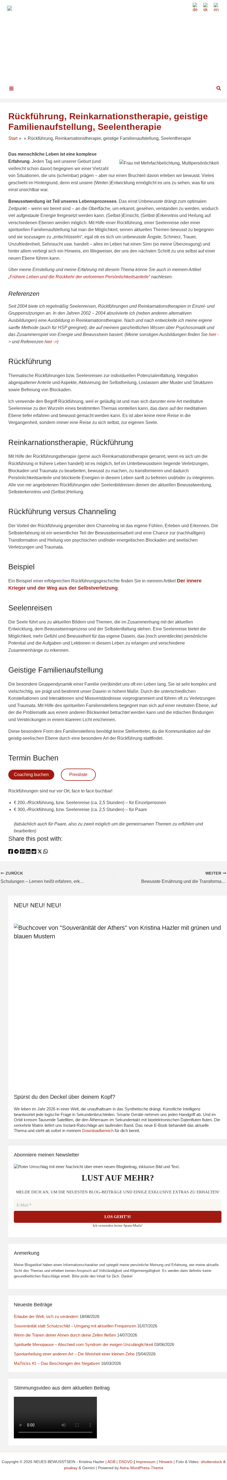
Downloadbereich (98, 1130)
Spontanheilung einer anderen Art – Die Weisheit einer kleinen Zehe (74, 1354)
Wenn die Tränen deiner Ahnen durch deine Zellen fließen (65, 1335)
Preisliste (78, 774)
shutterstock (211, 1461)
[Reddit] (34, 852)
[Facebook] (10, 852)
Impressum (146, 1461)
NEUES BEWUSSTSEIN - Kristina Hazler (126, 35)
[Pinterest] (22, 852)
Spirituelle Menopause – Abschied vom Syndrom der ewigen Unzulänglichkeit (83, 1344)
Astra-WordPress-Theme (141, 1468)
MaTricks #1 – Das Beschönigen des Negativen (57, 1363)
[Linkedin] (28, 852)
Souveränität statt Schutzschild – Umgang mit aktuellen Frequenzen (75, 1326)
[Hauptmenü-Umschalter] (11, 88)
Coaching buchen (31, 774)
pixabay (71, 1468)
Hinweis (165, 1461)
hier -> (51, 341)
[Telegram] (16, 852)
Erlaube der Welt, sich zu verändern (46, 1316)
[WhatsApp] (45, 852)
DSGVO (126, 1461)
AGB (111, 1461)
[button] (218, 88)
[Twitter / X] (39, 852)
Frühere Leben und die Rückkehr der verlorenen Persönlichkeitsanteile (79, 276)
